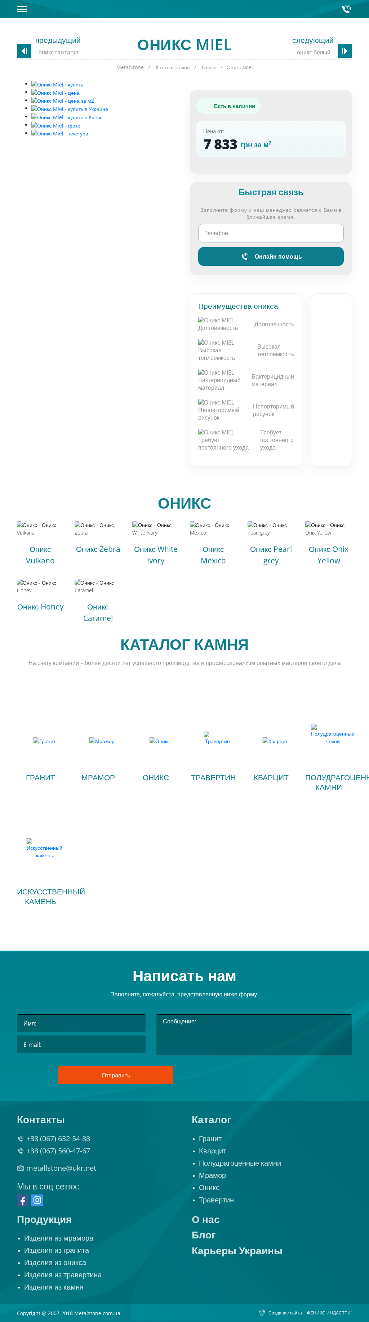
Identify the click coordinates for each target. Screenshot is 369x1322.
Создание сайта (285, 1313)
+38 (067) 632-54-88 (58, 1138)
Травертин (216, 1200)
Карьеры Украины (237, 1251)
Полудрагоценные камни (240, 1163)
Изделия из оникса (55, 1262)
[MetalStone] (184, 9)
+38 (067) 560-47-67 (58, 1151)
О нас (206, 1219)
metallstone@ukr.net (61, 1168)
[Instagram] (37, 1200)
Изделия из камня (54, 1287)
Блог (204, 1235)
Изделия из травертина (63, 1274)
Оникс (184, 502)
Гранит (210, 1138)
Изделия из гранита (56, 1250)
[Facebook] (22, 1200)
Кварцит (212, 1151)
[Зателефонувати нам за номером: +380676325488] (346, 9)
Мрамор (212, 1175)
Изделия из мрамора (58, 1238)
